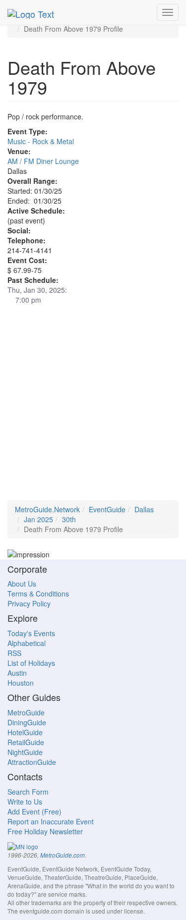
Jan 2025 (38, 519)
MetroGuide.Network (47, 509)
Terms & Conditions (38, 593)
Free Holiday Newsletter (45, 831)
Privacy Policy (29, 603)
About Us (21, 584)
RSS (14, 653)
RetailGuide (25, 742)
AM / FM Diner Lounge (43, 161)
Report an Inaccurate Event (50, 821)
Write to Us (24, 802)
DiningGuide (26, 722)
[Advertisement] (93, 407)
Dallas (144, 509)
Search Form (28, 792)
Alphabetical (26, 643)
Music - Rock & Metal (40, 141)
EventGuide (107, 509)
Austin (17, 673)
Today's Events (31, 633)
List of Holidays (31, 663)
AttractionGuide (31, 762)
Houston (20, 683)
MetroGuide (26, 712)
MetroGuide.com (62, 855)
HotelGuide (25, 732)
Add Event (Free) (34, 811)
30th (69, 519)
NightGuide (25, 752)
